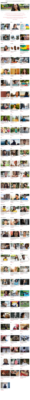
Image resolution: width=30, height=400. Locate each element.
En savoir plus (2, 41)
